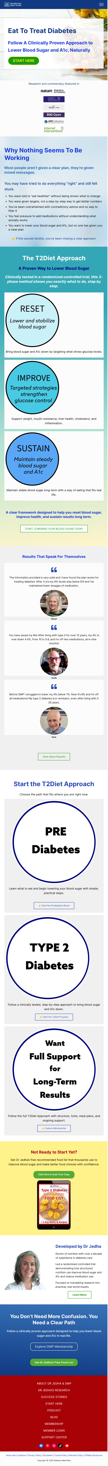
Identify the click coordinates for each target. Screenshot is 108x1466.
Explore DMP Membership (54, 1346)
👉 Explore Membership (54, 1128)
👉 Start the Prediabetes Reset (54, 905)
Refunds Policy (76, 1455)
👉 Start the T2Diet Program (54, 1017)
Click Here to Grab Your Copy (54, 1174)
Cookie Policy (60, 1455)
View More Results (54, 756)
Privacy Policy (34, 1455)
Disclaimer (48, 1455)
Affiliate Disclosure (93, 1455)
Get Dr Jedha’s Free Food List (54, 1362)
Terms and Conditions (16, 1455)
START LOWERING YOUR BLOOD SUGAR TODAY (54, 528)
